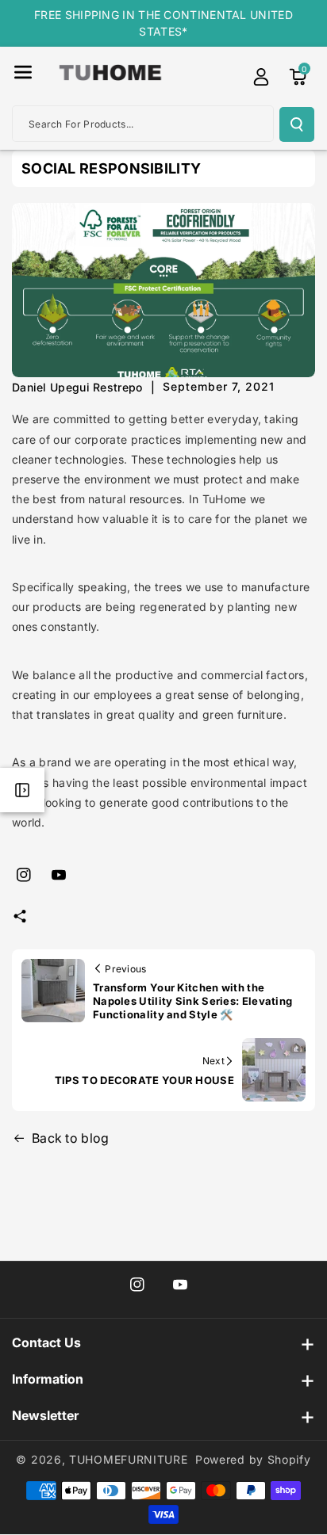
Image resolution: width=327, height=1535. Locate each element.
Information (47, 1379)
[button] (23, 72)
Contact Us (46, 1342)
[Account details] (261, 76)
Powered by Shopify (253, 1459)
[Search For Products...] (296, 124)
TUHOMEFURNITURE (128, 1459)
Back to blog (71, 1138)
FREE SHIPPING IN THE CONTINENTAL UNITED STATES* (163, 23)
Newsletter (45, 1415)
